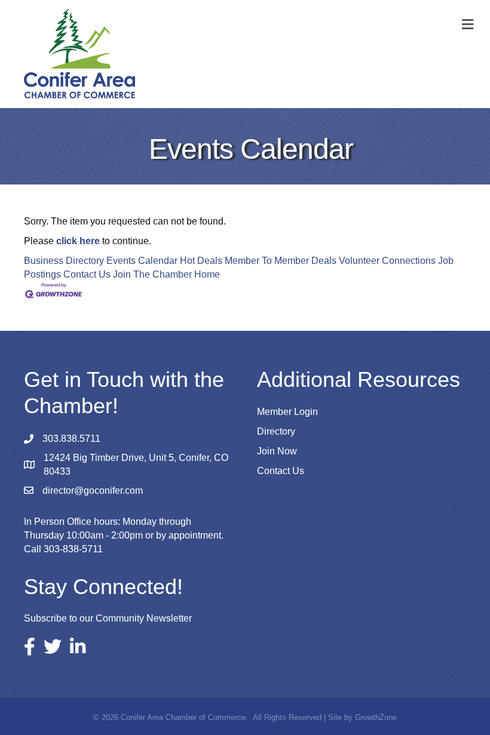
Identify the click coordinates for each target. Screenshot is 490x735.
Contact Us (87, 274)
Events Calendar (141, 261)
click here (78, 241)
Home (207, 274)
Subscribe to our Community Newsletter (108, 618)
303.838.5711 (71, 438)
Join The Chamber (152, 274)
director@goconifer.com (92, 490)
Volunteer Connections (387, 261)
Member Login (287, 412)
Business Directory (64, 261)
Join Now (277, 451)
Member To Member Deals (280, 261)
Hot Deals (201, 261)
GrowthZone (376, 717)
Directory (276, 431)
